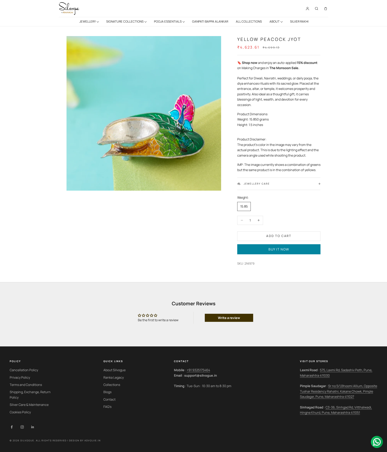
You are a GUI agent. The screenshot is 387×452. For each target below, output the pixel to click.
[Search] (316, 8)
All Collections (249, 21)
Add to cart (278, 236)
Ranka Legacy (113, 377)
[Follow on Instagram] (22, 427)
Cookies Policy (20, 412)
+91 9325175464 (198, 370)
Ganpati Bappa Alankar (210, 21)
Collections (111, 384)
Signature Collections (125, 21)
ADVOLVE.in (92, 440)
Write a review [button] (229, 318)
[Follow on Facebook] (12, 427)
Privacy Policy (20, 377)
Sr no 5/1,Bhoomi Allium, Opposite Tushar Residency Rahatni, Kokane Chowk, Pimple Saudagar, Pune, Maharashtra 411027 (338, 391)
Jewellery (87, 21)
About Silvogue (114, 370)
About (274, 21)
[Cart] (325, 8)
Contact (109, 399)
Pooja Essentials (168, 21)
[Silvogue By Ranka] (69, 8)
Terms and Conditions (26, 384)
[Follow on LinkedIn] (33, 427)
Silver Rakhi (299, 21)
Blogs (107, 392)
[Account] (307, 8)
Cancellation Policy (24, 370)
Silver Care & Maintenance (29, 404)
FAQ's (107, 406)
